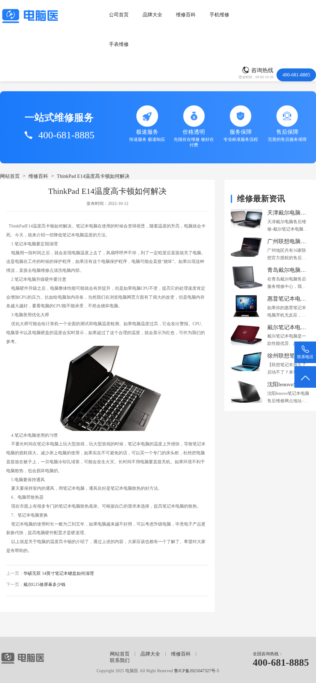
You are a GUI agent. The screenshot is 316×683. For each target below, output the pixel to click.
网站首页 (10, 176)
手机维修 (219, 14)
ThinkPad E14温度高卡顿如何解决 (93, 176)
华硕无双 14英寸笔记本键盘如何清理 (58, 573)
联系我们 (120, 660)
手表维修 (119, 44)
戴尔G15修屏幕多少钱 (44, 584)
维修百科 (186, 14)
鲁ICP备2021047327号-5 (196, 670)
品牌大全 (152, 14)
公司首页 (119, 14)
